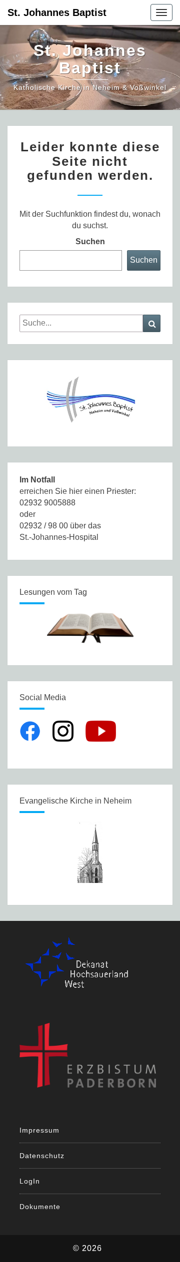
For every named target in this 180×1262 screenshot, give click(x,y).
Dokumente (40, 1207)
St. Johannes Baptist (57, 12)
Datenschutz (42, 1156)
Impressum (40, 1130)
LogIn (30, 1181)
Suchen (90, 241)
